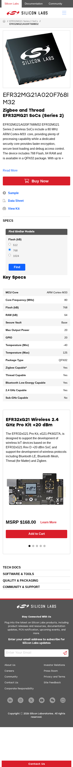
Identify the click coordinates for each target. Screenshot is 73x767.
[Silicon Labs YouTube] (42, 700)
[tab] (36, 220)
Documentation (34, 3)
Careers (9, 671)
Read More (10, 170)
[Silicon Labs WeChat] (52, 700)
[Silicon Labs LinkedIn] (10, 700)
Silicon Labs (11, 3)
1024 (16, 256)
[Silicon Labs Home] (4, 21)
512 (15, 245)
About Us (9, 665)
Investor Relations (54, 665)
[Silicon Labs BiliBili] (63, 700)
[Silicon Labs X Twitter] (31, 700)
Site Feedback (52, 683)
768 (15, 250)
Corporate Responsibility (19, 689)
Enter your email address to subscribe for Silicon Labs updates (36, 641)
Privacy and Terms (54, 677)
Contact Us (11, 683)
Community (55, 3)
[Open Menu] (64, 12)
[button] (36, 764)
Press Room (51, 671)
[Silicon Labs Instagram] (20, 700)
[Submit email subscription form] (65, 653)
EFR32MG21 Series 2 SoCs (23, 21)
